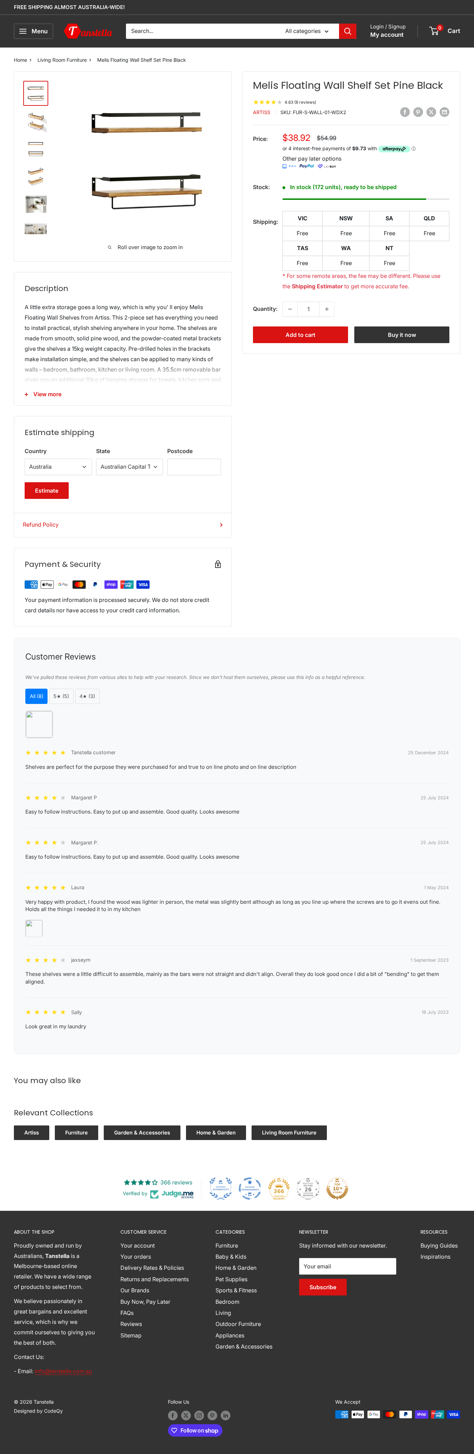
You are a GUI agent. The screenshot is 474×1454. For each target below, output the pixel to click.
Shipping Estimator (317, 286)
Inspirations (435, 1256)
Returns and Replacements (154, 1279)
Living (223, 1312)
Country (35, 451)
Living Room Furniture (62, 60)
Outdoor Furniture (238, 1323)
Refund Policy (41, 524)
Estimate (46, 490)
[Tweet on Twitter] (431, 112)
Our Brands (134, 1290)
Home (20, 60)
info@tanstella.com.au (63, 1371)
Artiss (261, 112)
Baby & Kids (230, 1256)
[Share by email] (444, 112)
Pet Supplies (231, 1279)
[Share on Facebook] (405, 112)
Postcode (180, 451)
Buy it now (402, 334)
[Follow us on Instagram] (199, 1415)
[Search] (347, 31)
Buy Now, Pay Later (145, 1301)
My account (387, 34)
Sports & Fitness (236, 1290)
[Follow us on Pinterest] (212, 1415)
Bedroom (227, 1301)
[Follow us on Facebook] (173, 1415)
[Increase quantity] (327, 309)
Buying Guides (439, 1245)
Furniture (76, 1132)
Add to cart (300, 334)
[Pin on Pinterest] (418, 112)
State (103, 451)
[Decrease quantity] (290, 309)
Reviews (131, 1323)
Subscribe (323, 1287)
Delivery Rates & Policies (152, 1267)
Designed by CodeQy (38, 1411)
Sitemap (131, 1335)
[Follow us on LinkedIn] (225, 1415)
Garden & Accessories (142, 1132)
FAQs (127, 1312)
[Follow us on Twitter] (186, 1415)
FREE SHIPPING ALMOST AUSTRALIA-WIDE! (69, 7)
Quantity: (265, 308)
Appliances (229, 1335)
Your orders (135, 1256)
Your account (137, 1245)
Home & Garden (216, 1132)
